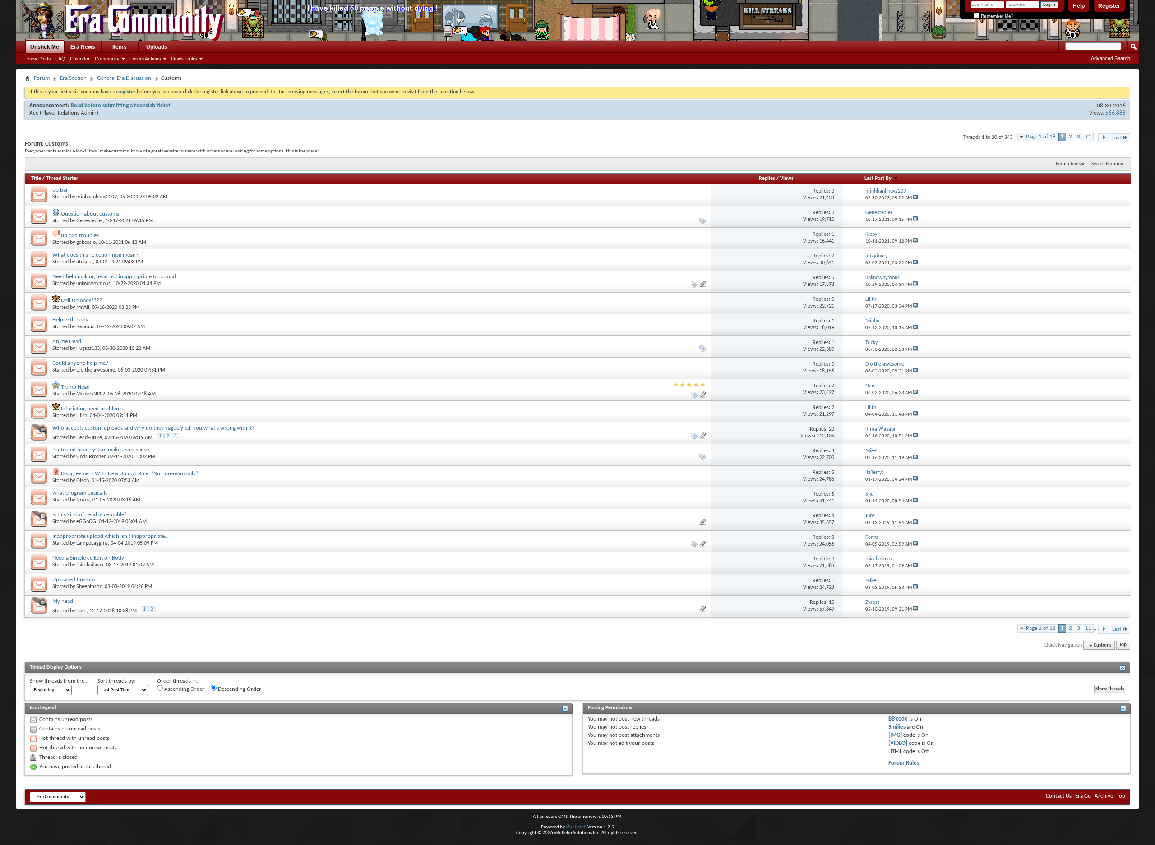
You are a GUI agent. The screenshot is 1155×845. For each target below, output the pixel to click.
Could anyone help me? (80, 363)
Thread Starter (62, 178)
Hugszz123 (88, 348)
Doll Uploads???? (81, 300)
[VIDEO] (897, 743)
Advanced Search (1110, 58)
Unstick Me (44, 47)
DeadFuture (89, 438)
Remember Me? (996, 16)
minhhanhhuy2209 (96, 197)
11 (1088, 137)
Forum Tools (1068, 163)
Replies (767, 178)
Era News (82, 47)
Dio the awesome (95, 370)
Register (1109, 6)
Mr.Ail (82, 307)
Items (119, 47)
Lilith (81, 415)
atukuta (84, 262)
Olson (82, 480)
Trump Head (75, 387)
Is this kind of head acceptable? (89, 515)
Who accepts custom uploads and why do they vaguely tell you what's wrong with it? (153, 428)
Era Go (1083, 796)
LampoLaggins (92, 543)
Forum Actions (145, 58)
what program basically (80, 493)
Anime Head (66, 341)
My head (62, 601)
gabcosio (86, 242)
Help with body (70, 320)
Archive (1104, 796)
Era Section (73, 78)
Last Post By (878, 178)
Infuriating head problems (92, 409)
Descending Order (239, 689)
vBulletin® (576, 827)
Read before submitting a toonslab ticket (121, 106)
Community (107, 58)
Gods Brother (90, 456)
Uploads (156, 47)
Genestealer (89, 221)
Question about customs (90, 214)
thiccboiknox (89, 565)
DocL (81, 611)
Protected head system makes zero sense (100, 450)
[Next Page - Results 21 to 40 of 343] (1103, 137)
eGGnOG (86, 521)
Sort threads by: (116, 681)
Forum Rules (903, 763)
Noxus (83, 500)
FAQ (60, 58)
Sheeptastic (89, 586)
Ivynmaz (85, 327)
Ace (33, 113)
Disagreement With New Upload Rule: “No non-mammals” (129, 474)
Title (36, 178)
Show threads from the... (59, 681)
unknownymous (93, 283)
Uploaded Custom (73, 580)
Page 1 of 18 (1041, 137)
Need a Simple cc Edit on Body (88, 558)
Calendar (80, 58)
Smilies (897, 727)
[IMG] (895, 735)
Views (787, 178)
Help (1079, 6)
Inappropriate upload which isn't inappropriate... (110, 536)
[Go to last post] (915, 198)
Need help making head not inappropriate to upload (114, 277)
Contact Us (1059, 796)
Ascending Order (184, 689)
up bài (59, 190)
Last (1116, 138)
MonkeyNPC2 (90, 394)
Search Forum (1105, 163)
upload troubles (80, 236)
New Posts (39, 58)
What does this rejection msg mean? (95, 255)
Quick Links (184, 58)
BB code (898, 719)
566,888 (1115, 113)
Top (1123, 645)
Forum (42, 78)
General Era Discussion (124, 78)
